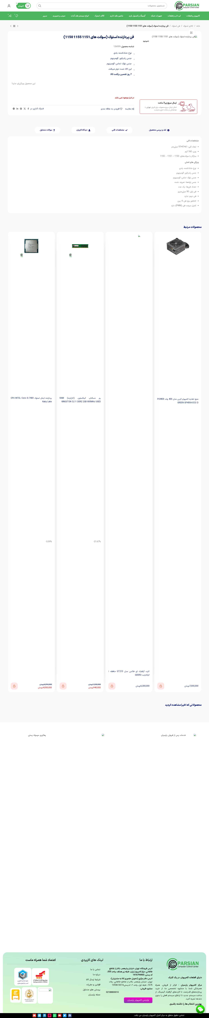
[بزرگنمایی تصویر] (191, 32)
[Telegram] (39, 1015)
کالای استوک (188, 26)
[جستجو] (39, 5)
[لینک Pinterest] (21, 109)
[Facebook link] (28, 109)
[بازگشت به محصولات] (14, 26)
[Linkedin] (44, 1015)
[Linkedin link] (17, 109)
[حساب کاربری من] (9, 6)
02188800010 (112, 992)
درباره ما (96, 974)
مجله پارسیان (94, 994)
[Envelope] (34, 1015)
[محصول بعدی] (10, 26)
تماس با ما (95, 969)
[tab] (159, 130)
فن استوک (176, 26)
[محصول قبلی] (17, 26)
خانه (198, 26)
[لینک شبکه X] (25, 109)
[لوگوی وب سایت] (187, 5)
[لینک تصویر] (174, 841)
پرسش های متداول (91, 989)
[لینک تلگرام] (14, 109)
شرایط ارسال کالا (93, 979)
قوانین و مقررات (93, 984)
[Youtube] (59, 1015)
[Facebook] (70, 1015)
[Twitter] (65, 1015)
